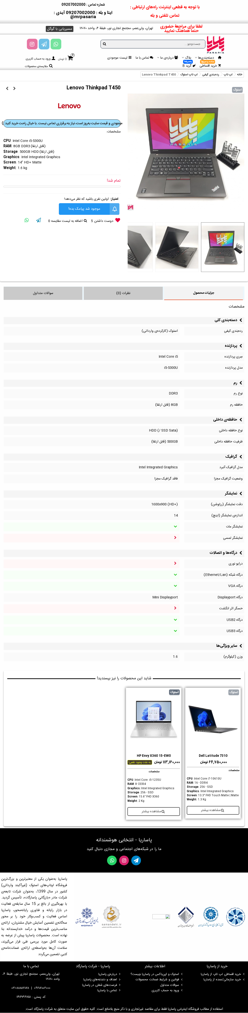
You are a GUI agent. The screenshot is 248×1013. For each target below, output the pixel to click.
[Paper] (44, 44)
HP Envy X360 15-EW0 (154, 756)
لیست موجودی (117, 58)
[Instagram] (32, 44)
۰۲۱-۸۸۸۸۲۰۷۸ (20, 988)
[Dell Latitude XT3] (14, 89)
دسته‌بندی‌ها (206, 58)
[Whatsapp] (56, 44)
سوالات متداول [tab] (43, 293)
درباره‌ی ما (167, 58)
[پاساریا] (215, 45)
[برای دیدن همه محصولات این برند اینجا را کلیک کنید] (69, 106)
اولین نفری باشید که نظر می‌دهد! (86, 199)
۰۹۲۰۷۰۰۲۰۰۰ (42, 988)
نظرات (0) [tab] (123, 293)
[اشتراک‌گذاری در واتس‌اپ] (26, 221)
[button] (59, 29)
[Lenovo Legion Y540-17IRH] (7, 89)
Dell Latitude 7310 (213, 756)
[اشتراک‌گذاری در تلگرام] (38, 221)
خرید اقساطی (208, 65)
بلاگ (188, 58)
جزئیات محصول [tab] (203, 293)
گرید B (187, 65)
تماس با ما (142, 58)
